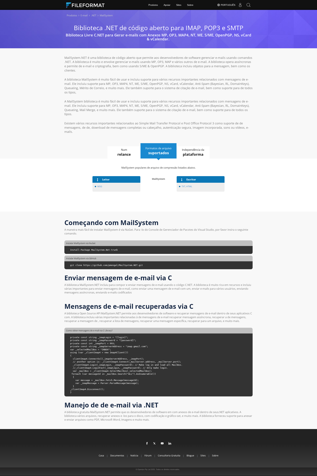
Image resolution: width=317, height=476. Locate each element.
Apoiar (167, 5)
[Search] (248, 5)
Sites (178, 5)
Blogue (190, 455)
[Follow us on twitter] (155, 443)
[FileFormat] (86, 5)
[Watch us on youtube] (162, 443)
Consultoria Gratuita (169, 455)
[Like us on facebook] (147, 443)
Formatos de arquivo (158, 150)
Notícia (134, 455)
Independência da (193, 152)
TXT (183, 186)
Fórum (148, 455)
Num (124, 152)
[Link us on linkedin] (170, 443)
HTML (189, 186)
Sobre (190, 5)
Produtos (153, 5)
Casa (101, 455)
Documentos (117, 455)
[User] (240, 5)
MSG (100, 186)
